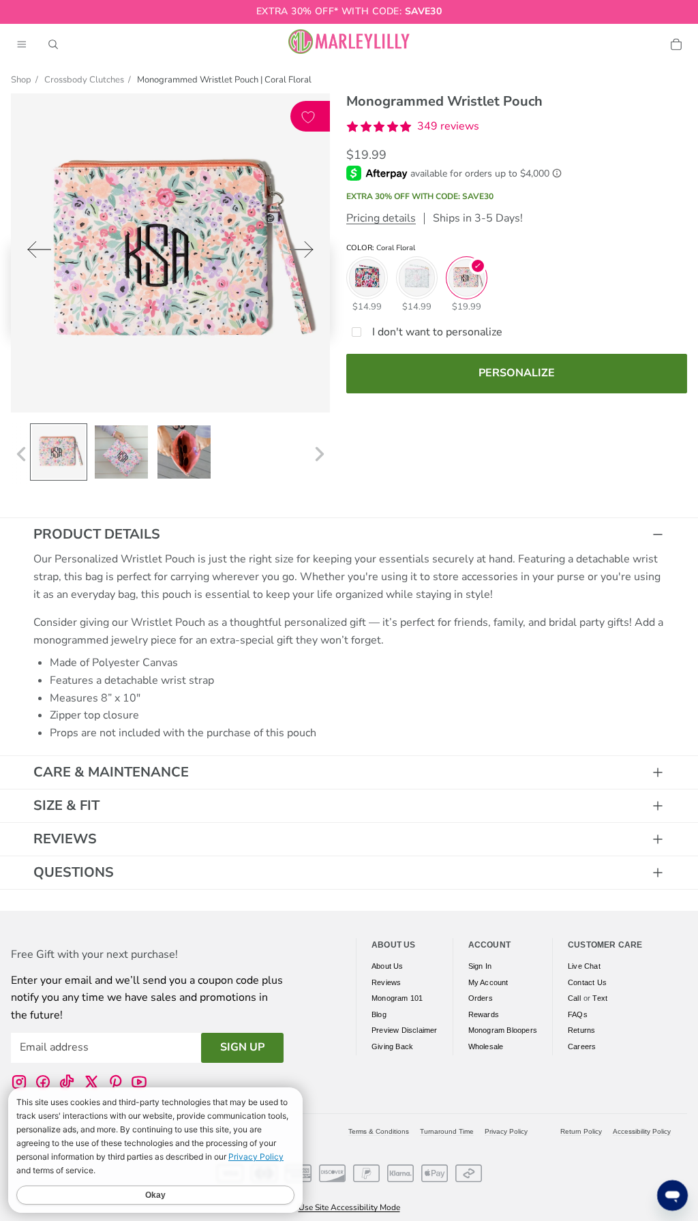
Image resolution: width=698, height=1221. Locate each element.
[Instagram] (19, 1082)
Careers (582, 1046)
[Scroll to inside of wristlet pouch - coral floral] (184, 452)
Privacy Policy (506, 1131)
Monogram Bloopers (502, 1031)
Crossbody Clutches (84, 80)
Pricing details (381, 218)
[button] (412, 127)
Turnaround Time (447, 1131)
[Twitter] (91, 1082)
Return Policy (581, 1131)
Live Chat (584, 966)
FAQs (578, 1014)
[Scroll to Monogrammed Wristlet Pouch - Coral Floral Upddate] (58, 452)
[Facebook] (43, 1082)
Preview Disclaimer (404, 1031)
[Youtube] (139, 1082)
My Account (488, 982)
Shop (21, 80)
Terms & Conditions (378, 1131)
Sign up (242, 1047)
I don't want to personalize (437, 332)
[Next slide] (306, 252)
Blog (378, 1014)
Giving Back (392, 1046)
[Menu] (21, 44)
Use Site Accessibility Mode (349, 1207)
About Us (387, 966)
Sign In (479, 966)
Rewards (483, 1014)
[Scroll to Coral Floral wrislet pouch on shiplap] (121, 452)
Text (599, 999)
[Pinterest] (115, 1082)
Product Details (96, 534)
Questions (73, 872)
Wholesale (486, 1046)
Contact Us (587, 982)
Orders (480, 999)
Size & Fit (66, 805)
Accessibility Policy (642, 1131)
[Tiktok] (67, 1082)
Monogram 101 (397, 999)
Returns (581, 1031)
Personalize (517, 372)
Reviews (65, 839)
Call (574, 999)
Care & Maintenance (111, 772)
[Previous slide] (35, 252)
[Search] (53, 44)
